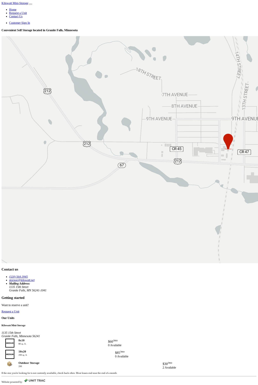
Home (12, 9)
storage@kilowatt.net (22, 280)
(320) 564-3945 (18, 276)
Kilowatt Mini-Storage (15, 3)
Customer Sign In (19, 22)
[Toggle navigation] (30, 4)
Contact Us (15, 16)
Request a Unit (18, 13)
